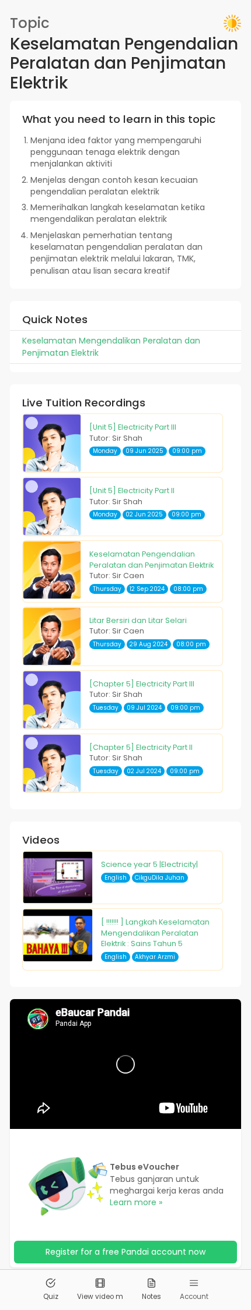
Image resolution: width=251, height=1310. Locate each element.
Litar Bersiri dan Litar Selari (138, 620)
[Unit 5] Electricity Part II (132, 490)
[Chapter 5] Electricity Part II (141, 747)
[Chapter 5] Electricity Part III (141, 684)
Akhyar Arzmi (155, 957)
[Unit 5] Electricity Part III (132, 427)
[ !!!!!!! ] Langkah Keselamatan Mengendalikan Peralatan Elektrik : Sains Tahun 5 (155, 932)
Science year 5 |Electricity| (149, 864)
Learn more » (136, 1202)
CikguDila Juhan (159, 877)
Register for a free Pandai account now (125, 1252)
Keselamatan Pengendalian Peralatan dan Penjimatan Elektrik (151, 559)
